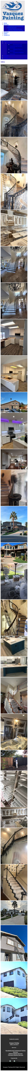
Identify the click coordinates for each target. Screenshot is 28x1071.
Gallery (5, 33)
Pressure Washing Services (15, 30)
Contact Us (7, 35)
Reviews (6, 32)
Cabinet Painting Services (16, 50)
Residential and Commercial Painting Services (16, 46)
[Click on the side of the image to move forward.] (14, 82)
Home (5, 23)
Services (6, 24)
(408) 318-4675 (14, 1044)
